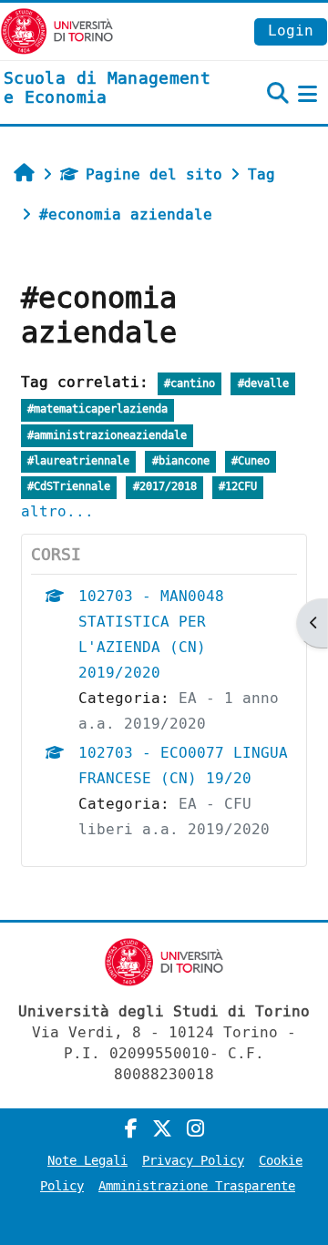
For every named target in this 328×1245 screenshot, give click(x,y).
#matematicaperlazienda (97, 409)
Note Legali (87, 1160)
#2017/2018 (165, 487)
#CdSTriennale (68, 487)
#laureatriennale (78, 461)
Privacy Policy (193, 1160)
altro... (57, 511)
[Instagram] (195, 1129)
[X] (162, 1129)
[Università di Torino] (57, 30)
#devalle (263, 384)
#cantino (189, 384)
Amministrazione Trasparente (196, 1186)
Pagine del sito (154, 174)
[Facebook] (131, 1129)
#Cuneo (250, 461)
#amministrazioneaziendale (107, 436)
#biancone (181, 461)
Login (290, 30)
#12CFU (238, 487)
